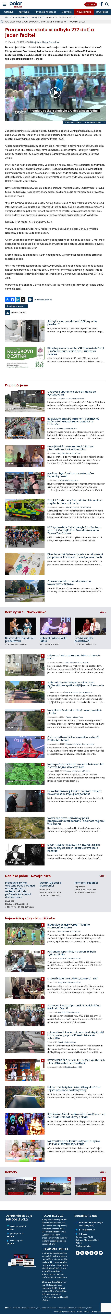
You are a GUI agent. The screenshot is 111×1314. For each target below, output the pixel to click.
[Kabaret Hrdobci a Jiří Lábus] (55, 626)
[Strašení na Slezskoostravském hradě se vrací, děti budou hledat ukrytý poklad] (25, 1124)
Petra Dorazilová (51, 42)
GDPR (79, 1311)
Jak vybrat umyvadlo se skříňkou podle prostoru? (72, 323)
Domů (8, 17)
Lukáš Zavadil (85, 507)
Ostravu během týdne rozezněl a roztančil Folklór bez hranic (73, 739)
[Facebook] (78, 1253)
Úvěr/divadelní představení (84, 639)
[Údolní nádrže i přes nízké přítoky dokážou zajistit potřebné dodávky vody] (25, 1097)
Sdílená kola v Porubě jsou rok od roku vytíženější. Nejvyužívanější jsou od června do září (75, 685)
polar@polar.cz (87, 1229)
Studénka (69, 1067)
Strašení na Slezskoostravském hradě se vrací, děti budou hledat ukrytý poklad (76, 1115)
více (102, 612)
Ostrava (8, 12)
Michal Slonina (70, 1042)
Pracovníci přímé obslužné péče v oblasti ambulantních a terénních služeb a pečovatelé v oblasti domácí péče (20, 890)
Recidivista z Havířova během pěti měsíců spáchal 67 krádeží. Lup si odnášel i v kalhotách (73, 421)
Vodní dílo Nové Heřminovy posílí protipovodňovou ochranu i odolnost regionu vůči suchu (75, 821)
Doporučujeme (16, 385)
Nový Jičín (37, 17)
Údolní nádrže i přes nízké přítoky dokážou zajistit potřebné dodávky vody (73, 1088)
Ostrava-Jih (62, 398)
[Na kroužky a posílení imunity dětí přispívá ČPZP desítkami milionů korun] (25, 1151)
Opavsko (67, 12)
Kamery (11, 1172)
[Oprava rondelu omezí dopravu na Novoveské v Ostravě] (25, 591)
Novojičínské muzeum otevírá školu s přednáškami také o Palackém (70, 448)
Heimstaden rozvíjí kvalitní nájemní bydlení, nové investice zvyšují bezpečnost (74, 792)
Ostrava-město (71, 744)
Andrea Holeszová (76, 398)
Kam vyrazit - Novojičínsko (25, 612)
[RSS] (96, 1253)
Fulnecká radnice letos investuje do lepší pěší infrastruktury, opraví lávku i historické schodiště (75, 1035)
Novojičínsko (84, 12)
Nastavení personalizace (64, 1311)
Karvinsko (24, 12)
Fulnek (60, 1042)
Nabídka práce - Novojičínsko (28, 876)
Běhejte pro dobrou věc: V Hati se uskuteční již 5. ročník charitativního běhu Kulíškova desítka (75, 351)
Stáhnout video (94, 122)
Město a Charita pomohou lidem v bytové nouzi (73, 657)
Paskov (69, 717)
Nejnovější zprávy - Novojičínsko (30, 918)
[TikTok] (91, 1253)
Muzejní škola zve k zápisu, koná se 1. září (72, 978)
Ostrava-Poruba (72, 507)
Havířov (60, 428)
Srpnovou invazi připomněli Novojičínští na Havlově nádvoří (73, 1007)
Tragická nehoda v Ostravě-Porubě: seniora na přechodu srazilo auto (74, 502)
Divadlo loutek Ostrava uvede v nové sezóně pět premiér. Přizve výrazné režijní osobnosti (75, 556)
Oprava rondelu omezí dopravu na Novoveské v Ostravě (69, 582)
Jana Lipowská (85, 692)
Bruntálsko (102, 12)
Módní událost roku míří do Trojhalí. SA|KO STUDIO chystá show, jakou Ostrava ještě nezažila (73, 848)
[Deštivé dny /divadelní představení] (20, 626)
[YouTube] (101, 1253)
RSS (87, 1311)
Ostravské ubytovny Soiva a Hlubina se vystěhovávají (71, 393)
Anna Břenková (70, 428)
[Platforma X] (87, 1253)
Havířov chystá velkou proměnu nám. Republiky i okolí (70, 475)
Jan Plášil (78, 1067)
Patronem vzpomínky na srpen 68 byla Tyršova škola (71, 953)
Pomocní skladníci (86, 883)
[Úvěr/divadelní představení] (90, 626)
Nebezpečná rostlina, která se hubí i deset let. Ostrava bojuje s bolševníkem (75, 765)
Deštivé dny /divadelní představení (19, 639)
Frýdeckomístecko (45, 12)
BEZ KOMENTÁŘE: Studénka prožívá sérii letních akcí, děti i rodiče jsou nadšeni (76, 1062)
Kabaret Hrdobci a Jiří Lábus (53, 639)
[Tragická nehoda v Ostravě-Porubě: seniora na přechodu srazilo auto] (25, 510)
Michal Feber (78, 717)
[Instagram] (82, 1253)
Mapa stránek (100, 1311)
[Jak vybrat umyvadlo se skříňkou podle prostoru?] (25, 331)
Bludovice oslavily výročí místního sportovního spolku (68, 926)
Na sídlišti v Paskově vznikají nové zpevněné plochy (74, 712)
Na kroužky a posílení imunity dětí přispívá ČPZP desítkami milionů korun (73, 1142)
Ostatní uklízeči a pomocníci (50, 884)
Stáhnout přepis (74, 122)
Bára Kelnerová (71, 480)
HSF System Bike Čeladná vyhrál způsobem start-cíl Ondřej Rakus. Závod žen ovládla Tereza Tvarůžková (74, 530)
